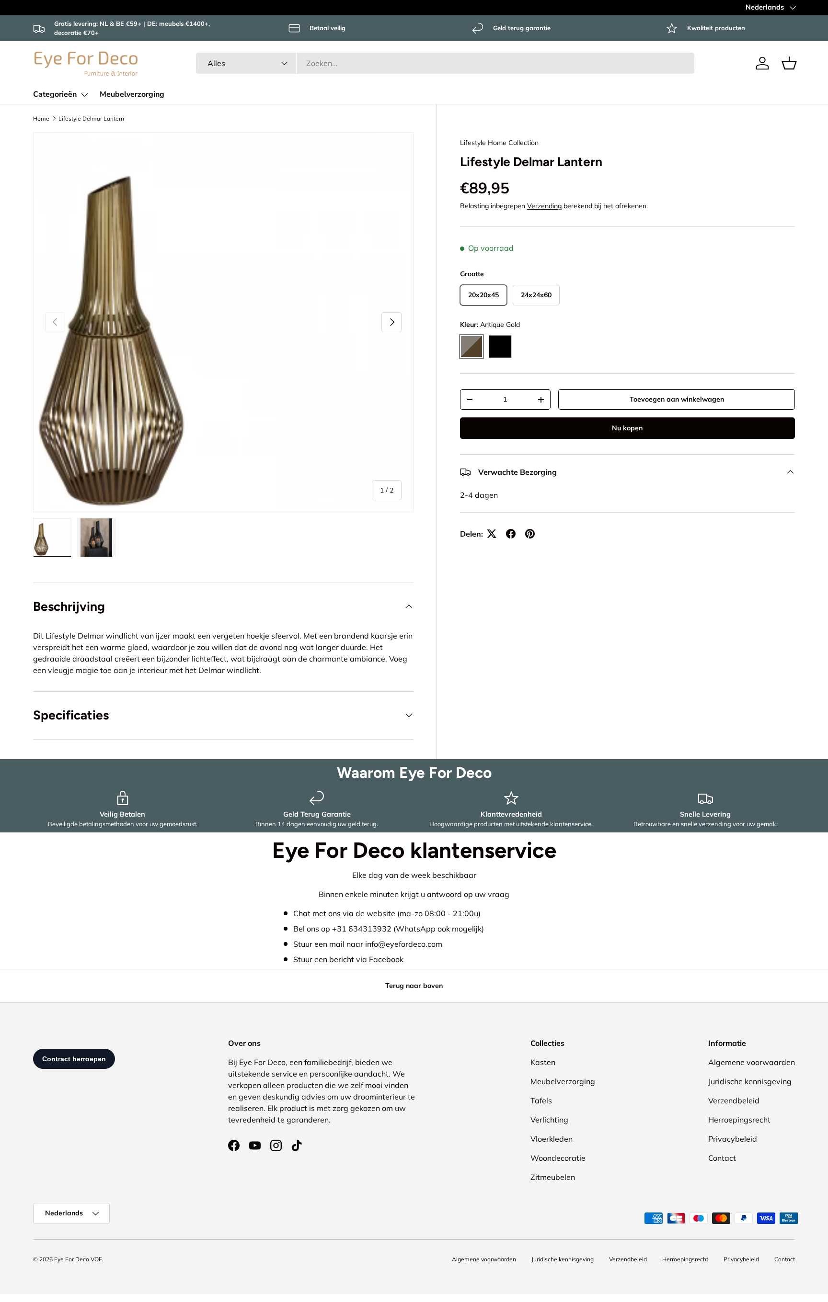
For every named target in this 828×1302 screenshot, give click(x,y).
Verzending (544, 206)
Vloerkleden (551, 1139)
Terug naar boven (414, 985)
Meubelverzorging (132, 94)
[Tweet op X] (491, 533)
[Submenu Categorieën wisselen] (84, 95)
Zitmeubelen (552, 1177)
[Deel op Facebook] (510, 533)
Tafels (541, 1100)
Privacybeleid (732, 1139)
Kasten (542, 1062)
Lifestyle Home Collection (499, 142)
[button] (789, 63)
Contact (722, 1158)
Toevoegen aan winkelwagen (677, 399)
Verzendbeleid (733, 1100)
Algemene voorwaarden (751, 1062)
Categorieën (55, 94)
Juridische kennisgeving (750, 1081)
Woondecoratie (558, 1158)
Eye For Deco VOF (78, 1259)
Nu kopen (627, 428)
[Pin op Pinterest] (530, 533)
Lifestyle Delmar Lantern (91, 118)
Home (41, 118)
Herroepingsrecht (739, 1119)
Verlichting (549, 1119)
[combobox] (445, 63)
